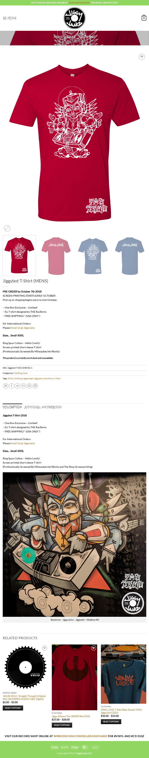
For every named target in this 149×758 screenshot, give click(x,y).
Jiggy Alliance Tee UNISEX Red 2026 (71, 716)
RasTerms (48, 378)
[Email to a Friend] (23, 386)
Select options (13, 708)
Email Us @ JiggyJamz (23, 327)
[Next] (139, 143)
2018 (10, 378)
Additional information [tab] (43, 407)
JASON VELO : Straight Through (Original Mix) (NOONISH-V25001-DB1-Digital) (24, 698)
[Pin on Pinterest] (29, 386)
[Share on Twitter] (17, 386)
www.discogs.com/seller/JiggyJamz (81, 736)
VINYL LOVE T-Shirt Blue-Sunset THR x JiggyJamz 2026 (121, 711)
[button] (9, 18)
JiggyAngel (28, 378)
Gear (71, 37)
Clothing (87, 37)
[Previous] (10, 143)
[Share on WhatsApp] (5, 386)
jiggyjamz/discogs (79, 2)
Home (58, 37)
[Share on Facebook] (11, 386)
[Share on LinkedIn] (35, 386)
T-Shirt (57, 378)
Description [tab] (12, 407)
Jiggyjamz (38, 378)
